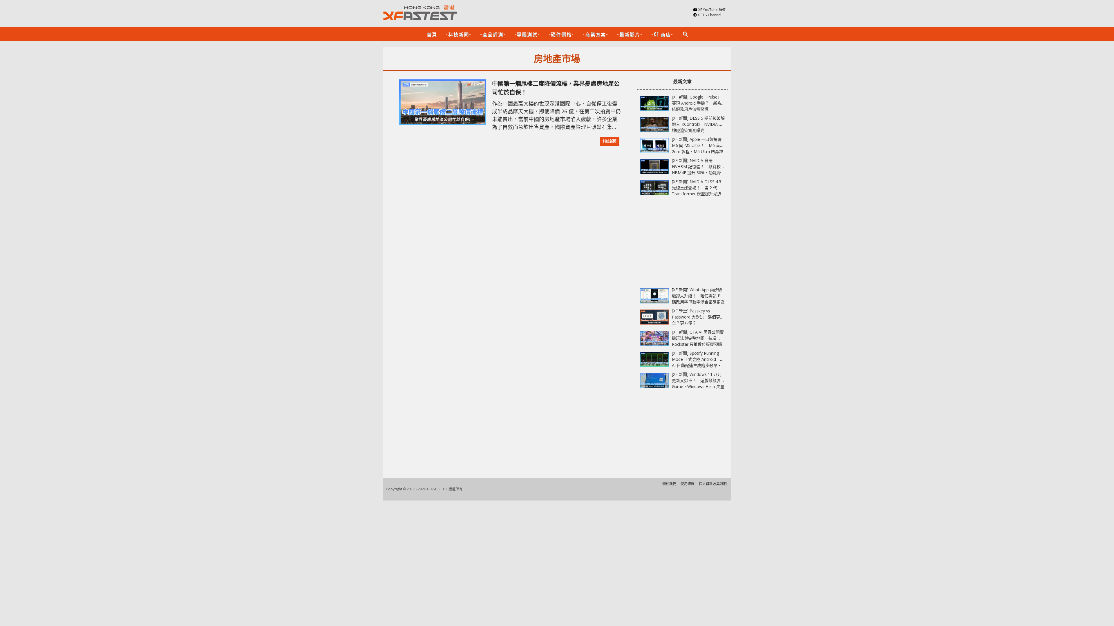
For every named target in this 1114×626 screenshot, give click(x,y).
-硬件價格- (561, 34)
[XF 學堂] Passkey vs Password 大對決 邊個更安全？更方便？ (698, 317)
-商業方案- (595, 34)
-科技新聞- (458, 34)
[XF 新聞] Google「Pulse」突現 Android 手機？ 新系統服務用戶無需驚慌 (696, 103)
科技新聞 (609, 141)
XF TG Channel (709, 14)
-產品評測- (493, 34)
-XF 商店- (662, 34)
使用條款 (688, 483)
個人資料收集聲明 (713, 483)
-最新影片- (630, 34)
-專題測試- (527, 34)
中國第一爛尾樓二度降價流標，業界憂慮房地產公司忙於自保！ (556, 88)
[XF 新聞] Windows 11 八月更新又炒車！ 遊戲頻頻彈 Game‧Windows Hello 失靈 (698, 380)
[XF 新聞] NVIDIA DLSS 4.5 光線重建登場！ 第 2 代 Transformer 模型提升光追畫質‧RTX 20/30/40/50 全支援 (696, 194)
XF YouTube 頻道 (712, 9)
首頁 (432, 34)
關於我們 (669, 483)
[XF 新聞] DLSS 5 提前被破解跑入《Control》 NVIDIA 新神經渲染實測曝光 (698, 124)
